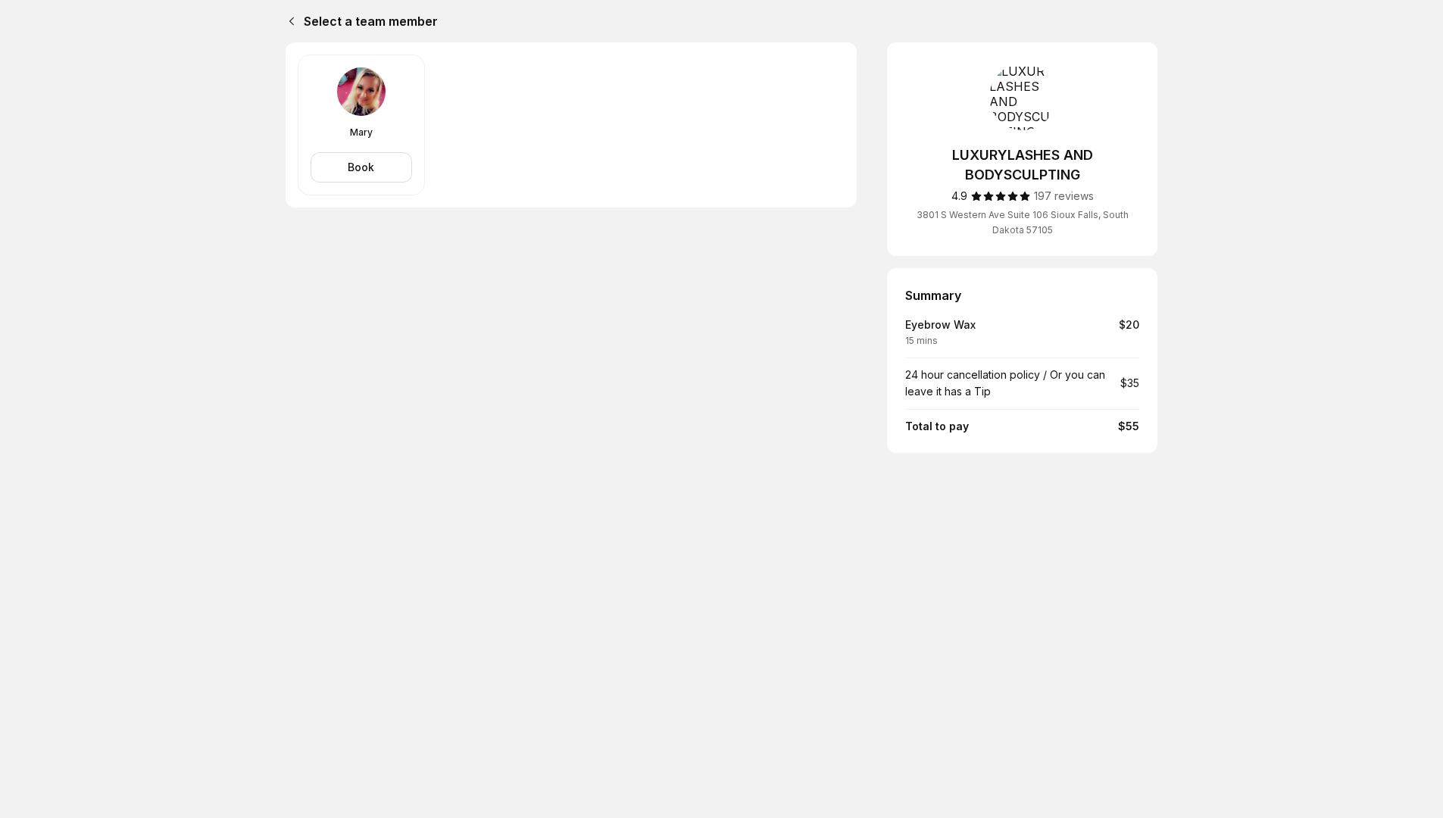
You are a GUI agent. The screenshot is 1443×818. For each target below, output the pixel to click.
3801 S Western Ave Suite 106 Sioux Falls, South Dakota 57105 (1023, 222)
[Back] (288, 21)
